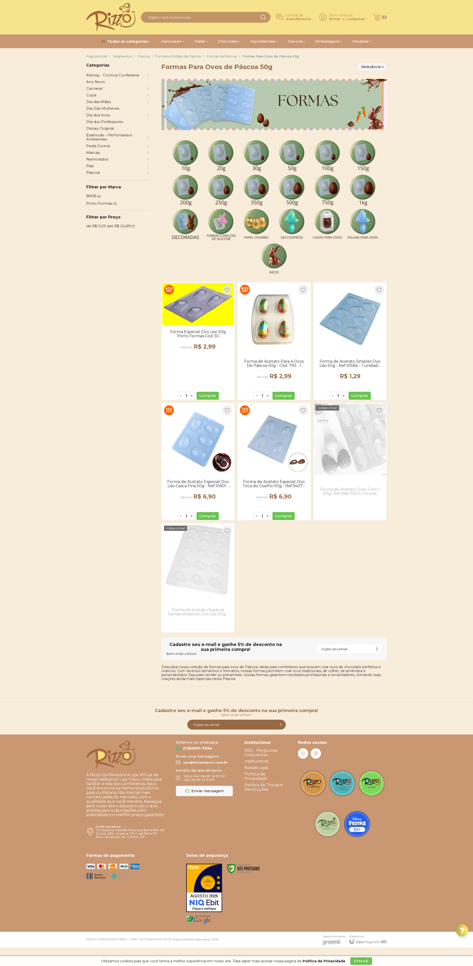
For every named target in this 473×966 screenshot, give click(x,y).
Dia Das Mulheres (102, 108)
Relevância (371, 67)
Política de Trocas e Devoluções (263, 787)
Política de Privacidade (255, 776)
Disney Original (100, 128)
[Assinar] (377, 648)
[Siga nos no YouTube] (303, 753)
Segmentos (122, 56)
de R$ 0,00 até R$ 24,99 (110, 226)
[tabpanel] (274, 176)
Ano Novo (95, 82)
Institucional (256, 761)
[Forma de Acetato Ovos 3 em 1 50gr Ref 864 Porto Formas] (350, 461)
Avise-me (350, 510)
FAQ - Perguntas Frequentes (260, 752)
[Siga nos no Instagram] (316, 753)
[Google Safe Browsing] (198, 919)
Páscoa (144, 56)
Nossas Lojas (256, 767)
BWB (93, 196)
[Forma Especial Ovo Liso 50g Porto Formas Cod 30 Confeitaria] (198, 341)
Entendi (361, 961)
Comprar (207, 395)
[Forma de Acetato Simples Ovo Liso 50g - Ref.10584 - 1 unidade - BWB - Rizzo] (350, 341)
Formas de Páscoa (221, 56)
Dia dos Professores (104, 122)
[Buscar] (263, 17)
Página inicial (96, 56)
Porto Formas (101, 203)
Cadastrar (356, 19)
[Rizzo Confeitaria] (110, 17)
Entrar (334, 19)
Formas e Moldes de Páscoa (178, 56)
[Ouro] (204, 888)
